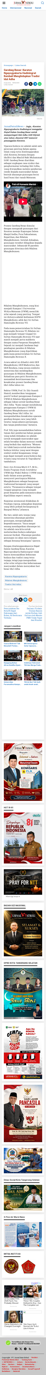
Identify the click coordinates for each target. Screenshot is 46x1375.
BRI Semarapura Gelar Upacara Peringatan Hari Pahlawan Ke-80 (30, 645)
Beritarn (11, 1364)
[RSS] (30, 600)
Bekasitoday (29, 1364)
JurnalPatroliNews (13, 126)
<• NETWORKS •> (8, 1362)
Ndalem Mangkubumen (16, 580)
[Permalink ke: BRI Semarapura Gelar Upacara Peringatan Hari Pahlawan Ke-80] (33, 636)
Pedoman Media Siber (10, 1360)
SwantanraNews (28, 1367)
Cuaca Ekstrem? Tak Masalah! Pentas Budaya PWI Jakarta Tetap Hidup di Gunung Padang (12, 645)
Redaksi (34, 1357)
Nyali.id (4, 1367)
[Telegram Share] (35, 84)
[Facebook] (16, 600)
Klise (4, 1364)
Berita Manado (30, 1362)
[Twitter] (21, 600)
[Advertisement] (23, 38)
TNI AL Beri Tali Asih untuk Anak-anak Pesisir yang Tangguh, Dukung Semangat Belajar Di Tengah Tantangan (33, 683)
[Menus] (4, 3)
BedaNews (6, 1371)
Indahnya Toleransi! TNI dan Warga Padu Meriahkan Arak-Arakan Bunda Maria (32, 664)
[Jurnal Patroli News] (23, 3)
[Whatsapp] (40, 84)
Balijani (19, 1364)
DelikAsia (5, 1369)
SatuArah (16, 1371)
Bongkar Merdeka (18, 1369)
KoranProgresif (34, 1369)
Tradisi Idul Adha (13, 584)
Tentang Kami (27, 1360)
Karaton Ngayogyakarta (16, 576)
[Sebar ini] (26, 84)
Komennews (15, 1367)
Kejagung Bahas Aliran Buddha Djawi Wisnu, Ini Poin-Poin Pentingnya (12, 664)
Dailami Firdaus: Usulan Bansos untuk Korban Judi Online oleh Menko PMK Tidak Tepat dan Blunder (33, 613)
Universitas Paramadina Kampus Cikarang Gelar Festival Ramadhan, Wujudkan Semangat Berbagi (12, 683)
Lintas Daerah (8, 85)
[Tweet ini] (31, 84)
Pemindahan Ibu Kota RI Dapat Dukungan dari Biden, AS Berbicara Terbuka (13, 612)
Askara (19, 1362)
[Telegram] (25, 600)
